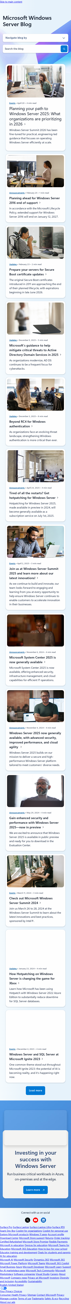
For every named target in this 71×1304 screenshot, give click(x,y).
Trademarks (38, 1298)
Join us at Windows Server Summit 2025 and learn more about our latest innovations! (33, 573)
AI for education (8, 1256)
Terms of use (24, 1298)
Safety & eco (51, 1298)
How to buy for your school (52, 1248)
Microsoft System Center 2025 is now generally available (32, 659)
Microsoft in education (12, 1245)
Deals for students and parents (54, 1252)
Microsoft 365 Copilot (57, 1263)
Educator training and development (18, 1252)
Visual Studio (43, 1274)
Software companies (24, 1274)
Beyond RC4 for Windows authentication (27, 424)
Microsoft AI (6, 1259)
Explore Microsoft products (14, 1234)
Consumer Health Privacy (13, 1295)
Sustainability (35, 1281)
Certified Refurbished (11, 1241)
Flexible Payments (58, 1241)
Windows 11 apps (38, 1234)
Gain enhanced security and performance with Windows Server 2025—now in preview (34, 822)
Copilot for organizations (29, 1230)
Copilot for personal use (55, 1230)
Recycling (64, 1298)
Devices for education (36, 1245)
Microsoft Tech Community (40, 1270)
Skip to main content (11, 1)
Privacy (60, 1295)
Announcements (17, 193)
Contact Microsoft (46, 1295)
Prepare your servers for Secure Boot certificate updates (31, 272)
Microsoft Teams (36, 1263)
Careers (54, 1274)
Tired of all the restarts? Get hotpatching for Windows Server (32, 495)
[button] (35, 1090)
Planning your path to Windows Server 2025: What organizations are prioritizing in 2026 (35, 116)
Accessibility (21, 1281)
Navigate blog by (16, 37)
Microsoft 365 (57, 1259)
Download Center (9, 1238)
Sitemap (31, 1295)
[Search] (64, 48)
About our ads (7, 1302)
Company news (19, 1277)
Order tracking (62, 1238)
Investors (54, 1277)
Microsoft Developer (33, 1266)
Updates (13, 264)
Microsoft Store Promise (35, 1241)
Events (12, 103)
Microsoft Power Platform (13, 1263)
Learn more (33, 1189)
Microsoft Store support (32, 1238)
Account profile (56, 1234)
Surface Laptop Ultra (41, 1227)
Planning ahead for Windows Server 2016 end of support (34, 200)
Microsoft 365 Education (24, 1248)
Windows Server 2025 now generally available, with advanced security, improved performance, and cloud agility (35, 740)
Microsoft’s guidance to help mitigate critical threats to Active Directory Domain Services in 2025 (34, 349)
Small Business (7, 1266)
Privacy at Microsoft (38, 1277)
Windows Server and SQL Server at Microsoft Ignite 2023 (34, 1056)
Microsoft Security (23, 1259)
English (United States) (12, 1285)
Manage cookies (8, 1298)
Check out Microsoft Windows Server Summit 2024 (31, 900)
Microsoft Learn (53, 1266)
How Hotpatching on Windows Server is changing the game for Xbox (32, 978)
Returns (49, 1238)
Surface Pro (6, 1227)
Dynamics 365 (41, 1259)
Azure (19, 1266)
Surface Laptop (21, 1227)
